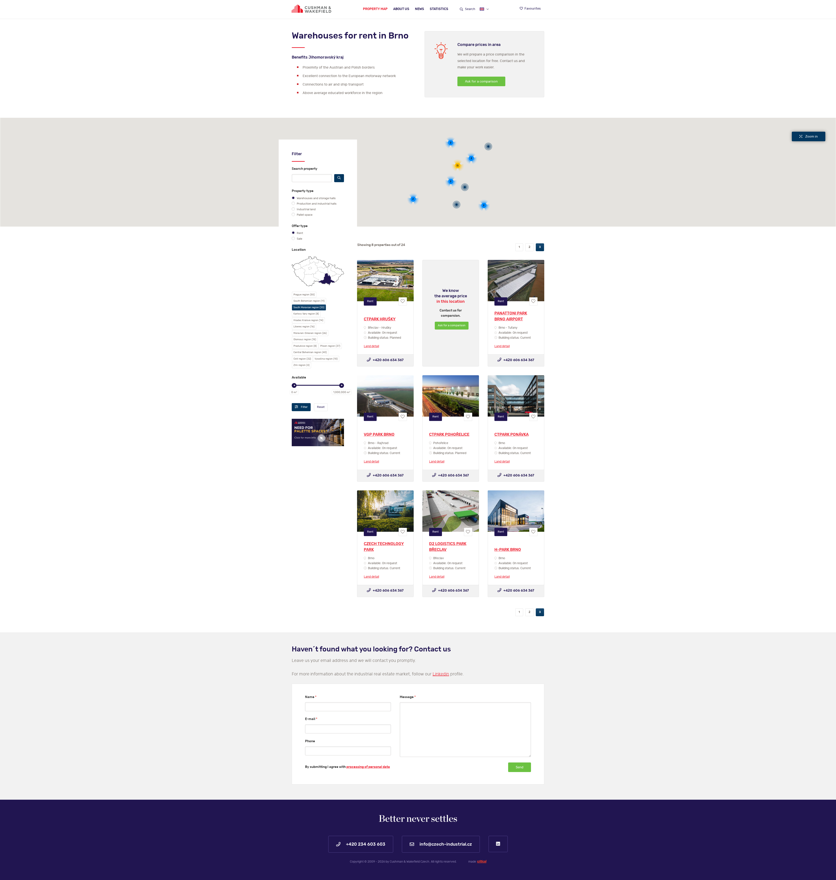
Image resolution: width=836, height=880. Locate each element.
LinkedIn (498, 844)
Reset (321, 407)
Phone (310, 741)
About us (401, 9)
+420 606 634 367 (388, 360)
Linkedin (441, 674)
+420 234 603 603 (365, 844)
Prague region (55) (304, 294)
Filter (304, 407)
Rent (299, 233)
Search (469, 9)
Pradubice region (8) (305, 346)
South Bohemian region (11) (309, 301)
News (419, 9)
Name (311, 697)
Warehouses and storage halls (316, 198)
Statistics (439, 9)
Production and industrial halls (316, 203)
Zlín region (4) (301, 365)
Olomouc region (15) (304, 339)
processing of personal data (368, 767)
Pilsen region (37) (330, 346)
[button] (457, 205)
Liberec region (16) (304, 326)
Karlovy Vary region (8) (306, 314)
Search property (304, 168)
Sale (299, 238)
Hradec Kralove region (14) (308, 320)
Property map (375, 9)
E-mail (311, 719)
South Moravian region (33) (308, 307)
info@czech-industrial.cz (445, 844)
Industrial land (306, 209)
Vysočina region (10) (326, 359)
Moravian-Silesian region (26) (310, 333)
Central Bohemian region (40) (310, 352)
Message (408, 697)
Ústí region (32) (302, 359)
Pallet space (304, 215)
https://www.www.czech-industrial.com (311, 8)
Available (299, 377)
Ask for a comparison (481, 81)
